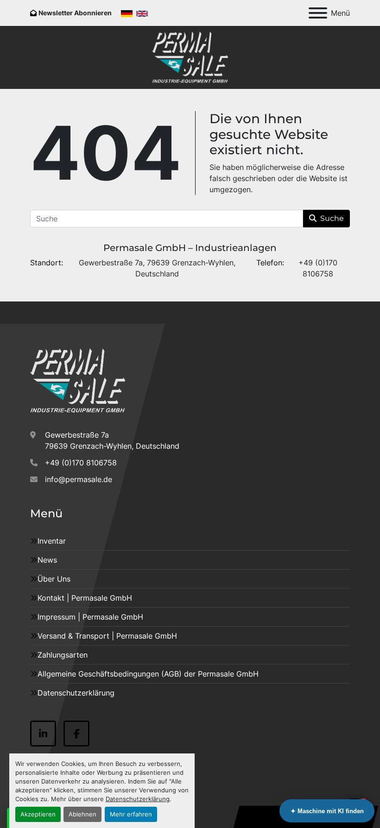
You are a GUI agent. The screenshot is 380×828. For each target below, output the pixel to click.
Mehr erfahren (131, 814)
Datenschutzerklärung (138, 799)
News (47, 560)
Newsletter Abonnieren (75, 13)
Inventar (52, 541)
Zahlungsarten (63, 654)
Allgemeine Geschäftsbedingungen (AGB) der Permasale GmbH (148, 673)
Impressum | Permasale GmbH (90, 616)
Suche (332, 218)
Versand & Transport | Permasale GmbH (107, 635)
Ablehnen (82, 814)
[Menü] (318, 13)
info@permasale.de (78, 479)
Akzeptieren (38, 814)
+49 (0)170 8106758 (81, 462)
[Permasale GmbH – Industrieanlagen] (77, 380)
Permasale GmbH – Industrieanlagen (190, 247)
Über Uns (54, 578)
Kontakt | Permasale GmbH (85, 597)
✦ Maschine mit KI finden (327, 811)
